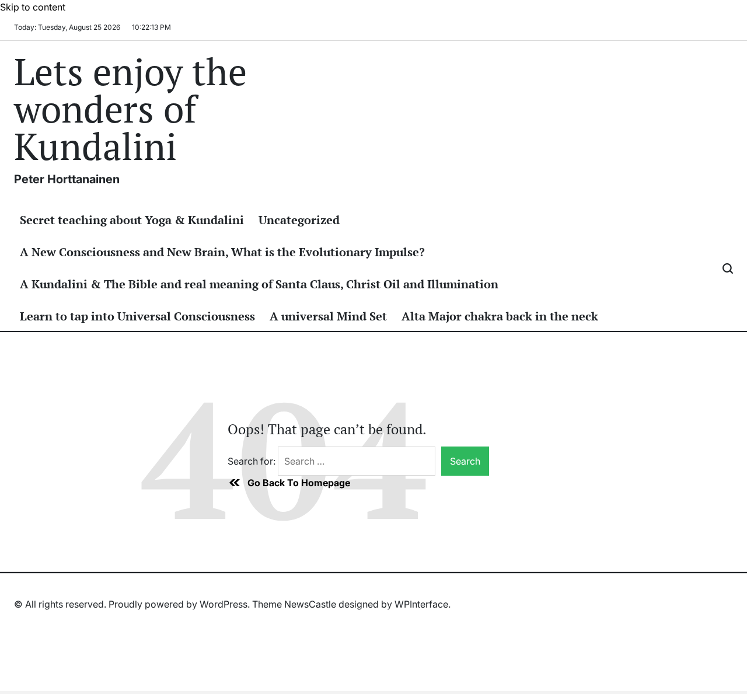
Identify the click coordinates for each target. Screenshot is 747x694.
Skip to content (32, 7)
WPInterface (421, 604)
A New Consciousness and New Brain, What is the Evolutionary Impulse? (222, 252)
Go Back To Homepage (298, 483)
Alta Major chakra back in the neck (500, 316)
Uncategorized (299, 220)
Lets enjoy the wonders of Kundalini (130, 109)
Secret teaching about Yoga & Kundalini (132, 220)
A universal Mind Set (328, 316)
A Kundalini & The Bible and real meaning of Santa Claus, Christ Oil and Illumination (259, 284)
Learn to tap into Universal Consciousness (137, 316)
